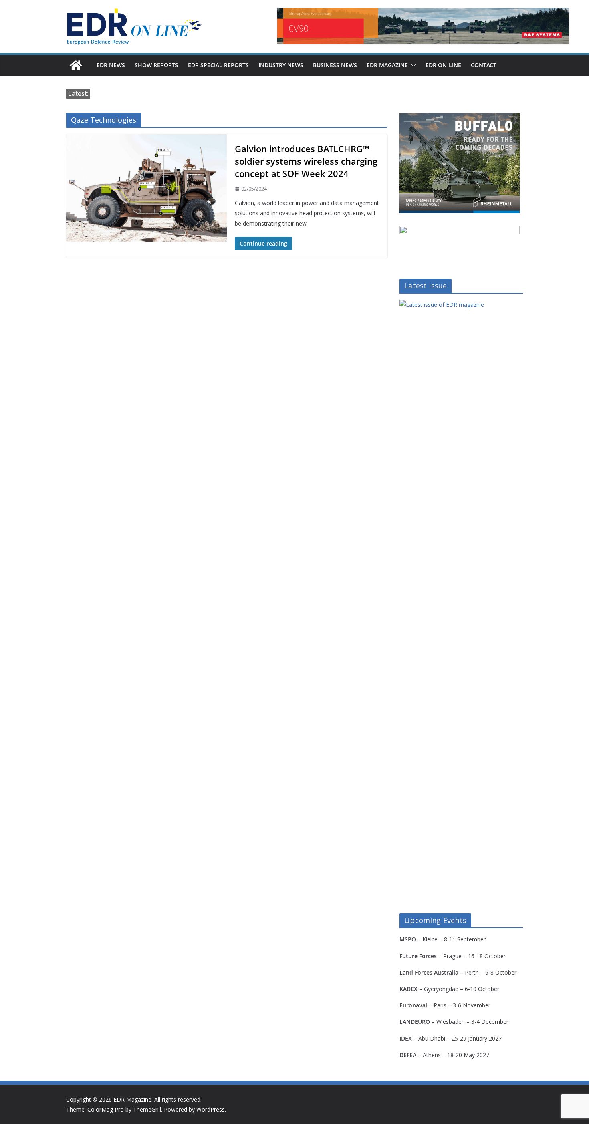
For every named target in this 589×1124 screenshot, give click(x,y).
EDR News (111, 65)
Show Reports (156, 65)
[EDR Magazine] (75, 65)
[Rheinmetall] (459, 118)
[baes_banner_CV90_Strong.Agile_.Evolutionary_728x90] (423, 26)
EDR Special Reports (218, 65)
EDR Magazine (387, 65)
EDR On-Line (443, 65)
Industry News (280, 65)
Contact (483, 65)
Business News (335, 65)
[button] (412, 65)
